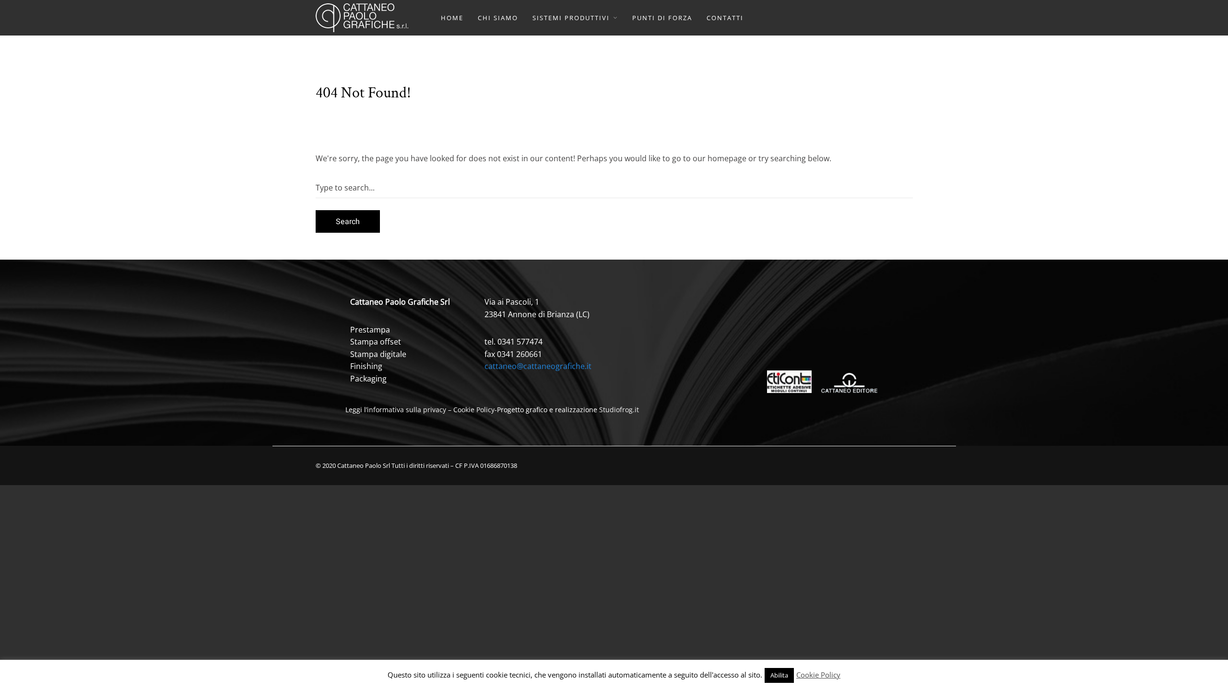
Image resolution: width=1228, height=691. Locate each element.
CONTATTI (725, 17)
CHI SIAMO (498, 17)
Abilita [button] (779, 675)
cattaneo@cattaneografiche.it (537, 366)
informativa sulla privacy (406, 409)
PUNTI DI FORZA (662, 17)
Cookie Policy (474, 409)
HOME (452, 17)
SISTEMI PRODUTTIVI (571, 17)
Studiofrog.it (619, 409)
